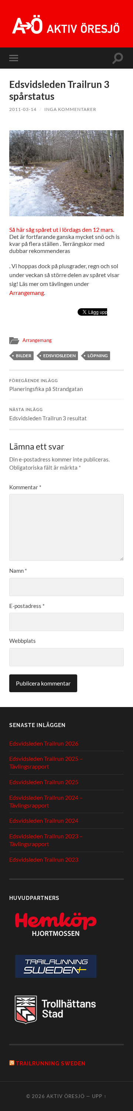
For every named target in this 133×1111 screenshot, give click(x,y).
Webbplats (22, 640)
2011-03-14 (23, 109)
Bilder (23, 355)
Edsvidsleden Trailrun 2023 (43, 859)
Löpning (98, 355)
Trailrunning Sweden (51, 1063)
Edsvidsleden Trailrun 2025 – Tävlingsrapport (46, 762)
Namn (18, 570)
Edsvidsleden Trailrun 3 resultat (48, 414)
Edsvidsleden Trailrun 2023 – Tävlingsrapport (46, 839)
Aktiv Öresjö (66, 1096)
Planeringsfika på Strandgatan (46, 385)
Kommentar (25, 487)
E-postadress (27, 605)
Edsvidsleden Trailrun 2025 (43, 781)
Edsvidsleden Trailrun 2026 (43, 743)
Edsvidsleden (59, 355)
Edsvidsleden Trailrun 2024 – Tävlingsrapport (46, 801)
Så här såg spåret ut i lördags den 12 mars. (61, 229)
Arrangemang (26, 292)
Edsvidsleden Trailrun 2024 (43, 820)
